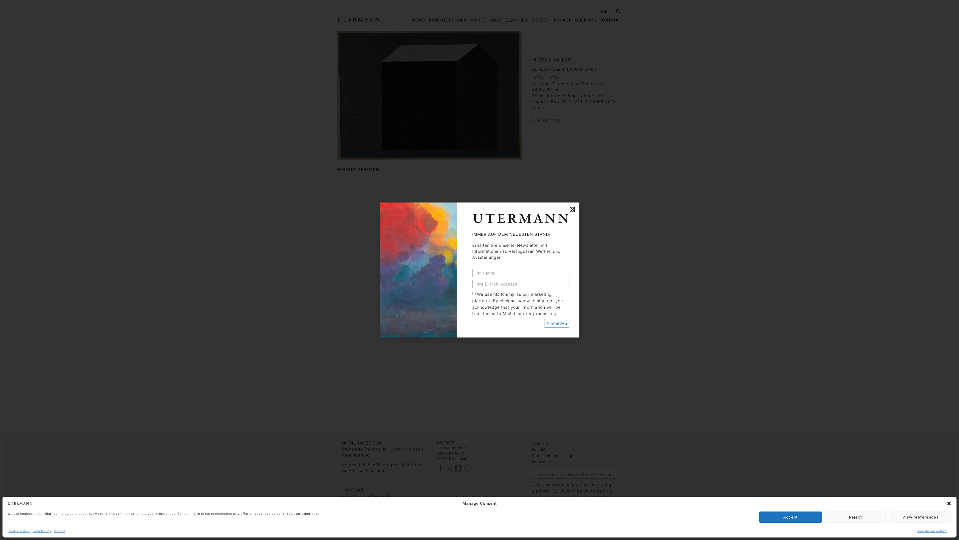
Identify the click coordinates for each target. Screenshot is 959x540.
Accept (790, 517)
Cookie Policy (18, 531)
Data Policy (41, 531)
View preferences (920, 517)
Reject (855, 517)
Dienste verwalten (932, 531)
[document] (479, 270)
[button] (949, 503)
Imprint (59, 531)
